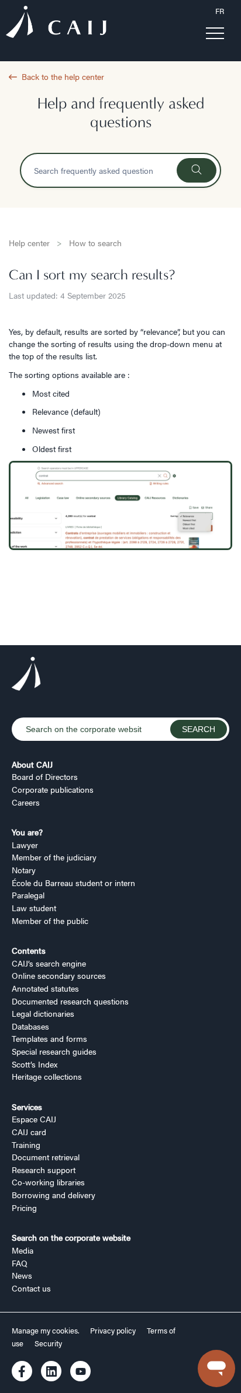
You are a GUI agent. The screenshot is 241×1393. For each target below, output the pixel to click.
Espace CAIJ (34, 1119)
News (22, 1275)
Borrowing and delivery (53, 1194)
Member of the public (50, 920)
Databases (30, 1026)
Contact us (31, 1288)
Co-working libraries (48, 1182)
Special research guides (54, 1051)
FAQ (19, 1263)
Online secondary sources (59, 975)
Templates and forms (49, 1038)
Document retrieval (46, 1157)
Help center (29, 243)
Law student (34, 908)
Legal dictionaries (43, 1013)
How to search (95, 243)
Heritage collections (47, 1076)
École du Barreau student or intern (73, 882)
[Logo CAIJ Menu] (56, 23)
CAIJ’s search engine (49, 963)
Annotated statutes (45, 988)
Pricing (24, 1207)
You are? (27, 832)
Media (22, 1250)
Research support (43, 1169)
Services (27, 1106)
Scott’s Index (34, 1064)
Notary (24, 870)
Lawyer (25, 844)
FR (219, 11)
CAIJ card (29, 1132)
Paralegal (28, 895)
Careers (26, 802)
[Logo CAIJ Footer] (26, 675)
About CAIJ (32, 764)
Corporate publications (53, 789)
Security (48, 1343)
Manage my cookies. (46, 1330)
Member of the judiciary (54, 857)
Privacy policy (113, 1330)
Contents (29, 950)
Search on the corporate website (71, 1237)
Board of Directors (45, 776)
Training (26, 1144)
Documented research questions (70, 1001)
